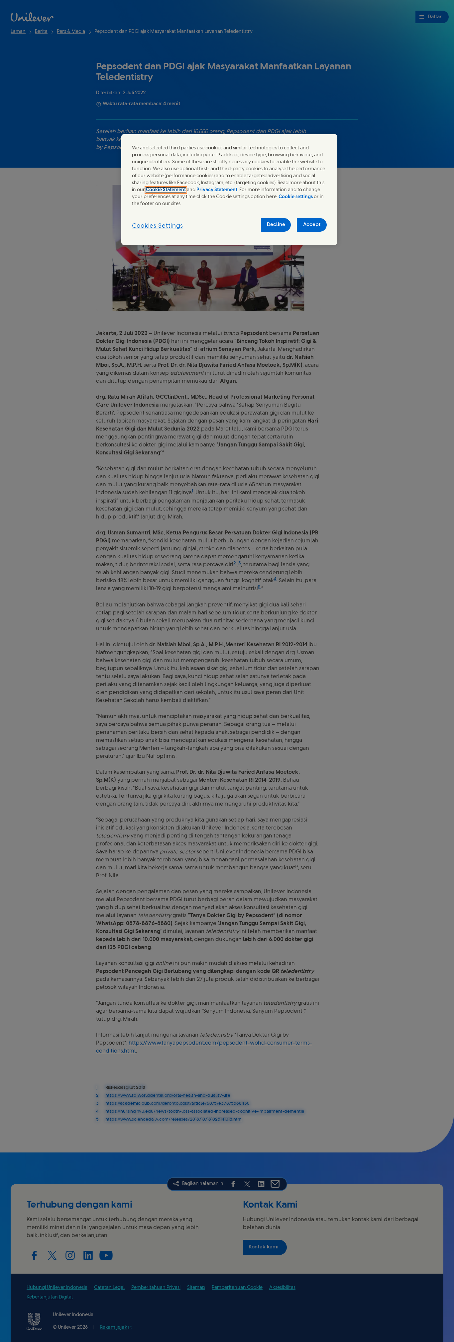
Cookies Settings (157, 226)
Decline (276, 224)
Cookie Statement (166, 190)
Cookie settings (296, 197)
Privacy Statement (216, 190)
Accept (312, 224)
